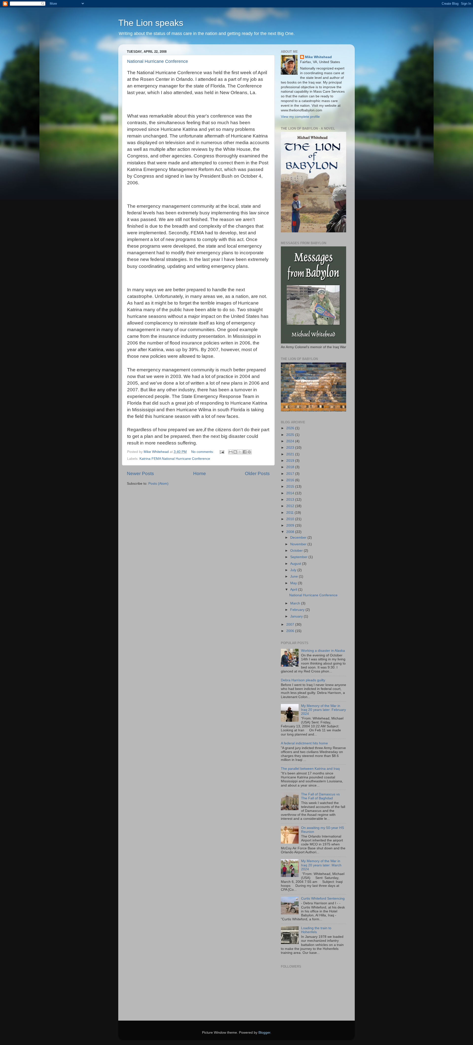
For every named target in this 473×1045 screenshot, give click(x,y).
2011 (290, 512)
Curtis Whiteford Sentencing (323, 898)
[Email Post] (221, 452)
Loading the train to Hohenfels (316, 930)
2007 (290, 624)
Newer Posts (140, 473)
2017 (290, 474)
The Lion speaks (150, 23)
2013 (290, 499)
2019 (290, 461)
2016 (290, 480)
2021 (290, 454)
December (298, 537)
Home (199, 473)
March (295, 603)
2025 (290, 435)
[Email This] (230, 451)
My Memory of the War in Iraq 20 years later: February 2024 (323, 710)
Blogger (264, 1032)
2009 (290, 525)
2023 (290, 447)
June (294, 576)
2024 (290, 441)
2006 (290, 631)
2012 (290, 506)
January (297, 616)
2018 (290, 467)
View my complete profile (300, 117)
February (297, 610)
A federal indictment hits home (304, 743)
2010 (290, 519)
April (294, 589)
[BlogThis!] (235, 451)
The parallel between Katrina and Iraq (310, 769)
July (293, 570)
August (296, 563)
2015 (290, 486)
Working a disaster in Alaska (323, 650)
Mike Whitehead (318, 57)
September (299, 557)
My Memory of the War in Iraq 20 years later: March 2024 (321, 865)
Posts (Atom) (158, 483)
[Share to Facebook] (244, 451)
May (294, 583)
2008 (290, 532)
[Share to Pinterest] (249, 451)
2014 (290, 493)
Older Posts (257, 473)
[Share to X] (239, 451)
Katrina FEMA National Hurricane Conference (174, 459)
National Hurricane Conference (157, 61)
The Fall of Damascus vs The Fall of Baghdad (320, 796)
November (298, 544)
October (297, 550)
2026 (290, 428)
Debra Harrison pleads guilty (303, 680)
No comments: (203, 452)
